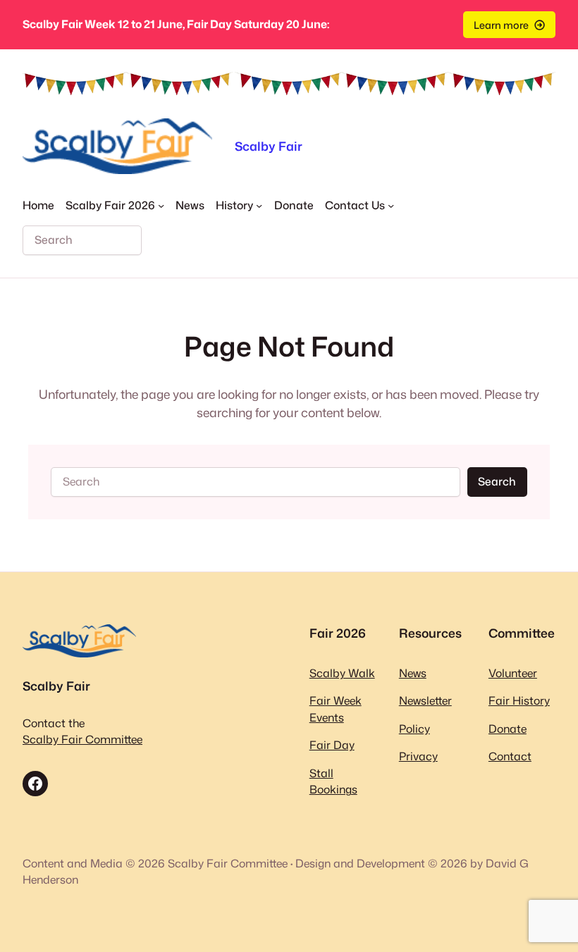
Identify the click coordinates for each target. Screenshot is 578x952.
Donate (507, 728)
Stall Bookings (333, 781)
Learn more (501, 25)
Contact (509, 756)
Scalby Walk (342, 673)
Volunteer (512, 673)
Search (497, 481)
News (412, 673)
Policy (414, 728)
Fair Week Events (335, 709)
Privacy (418, 756)
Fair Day (332, 745)
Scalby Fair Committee (82, 739)
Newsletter (425, 700)
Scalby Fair (268, 146)
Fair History (519, 700)
